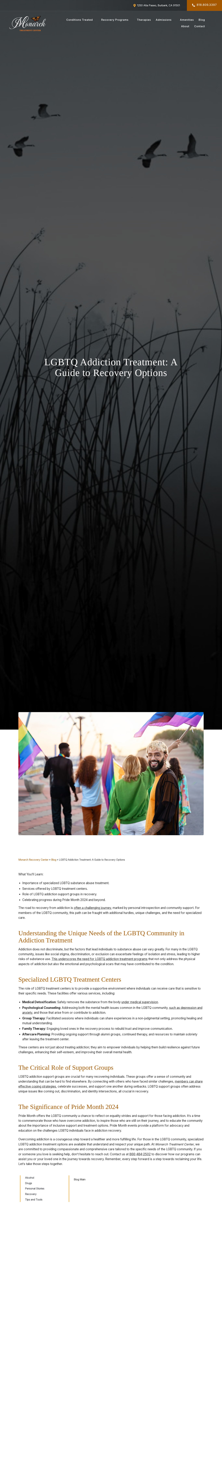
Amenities (187, 19)
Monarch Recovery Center (33, 859)
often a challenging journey (92, 908)
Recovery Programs (114, 19)
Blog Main (79, 1179)
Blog (202, 19)
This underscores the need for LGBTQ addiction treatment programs (100, 959)
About (185, 26)
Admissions (163, 19)
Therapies (144, 19)
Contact (199, 26)
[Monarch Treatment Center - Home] (27, 23)
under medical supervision (139, 1002)
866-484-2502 (140, 1154)
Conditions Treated (79, 19)
